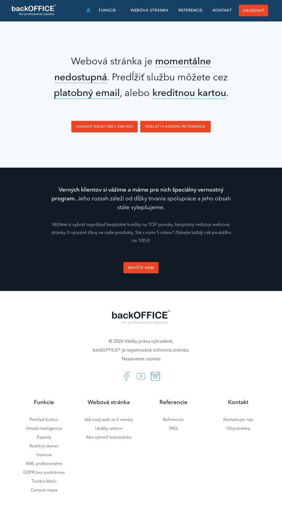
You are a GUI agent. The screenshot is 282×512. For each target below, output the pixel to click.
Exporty (44, 437)
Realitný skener (44, 445)
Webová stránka (150, 10)
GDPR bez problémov (44, 472)
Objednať (253, 10)
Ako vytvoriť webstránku (109, 437)
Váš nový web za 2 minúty (109, 419)
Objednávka (238, 428)
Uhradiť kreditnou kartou (104, 126)
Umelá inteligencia (44, 428)
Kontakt (222, 10)
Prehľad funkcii (44, 419)
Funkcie (107, 10)
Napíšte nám (141, 268)
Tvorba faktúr (44, 481)
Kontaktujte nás (238, 419)
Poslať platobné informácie (175, 126)
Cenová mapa (44, 489)
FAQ (173, 428)
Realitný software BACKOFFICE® (34, 10)
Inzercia (44, 454)
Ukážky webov (108, 428)
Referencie (190, 10)
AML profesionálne (44, 463)
